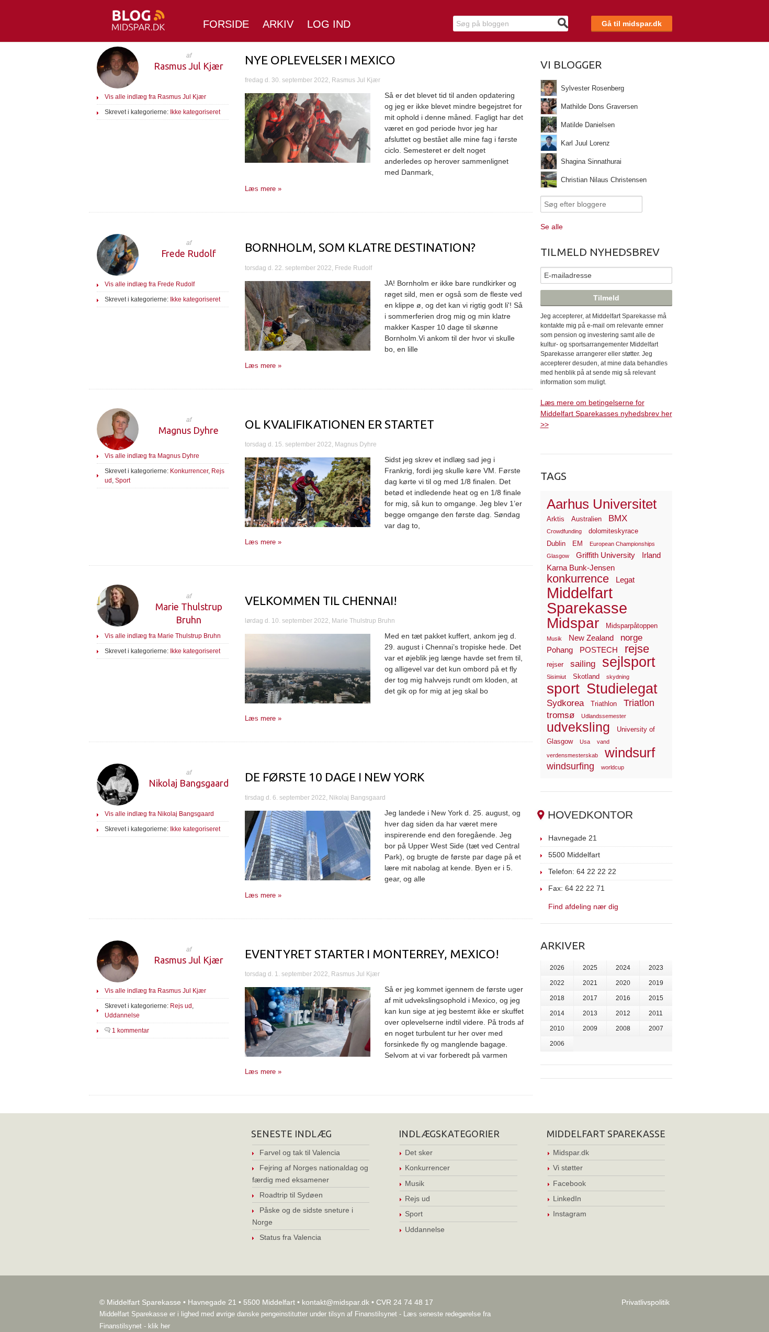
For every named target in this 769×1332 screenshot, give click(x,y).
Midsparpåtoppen (632, 626)
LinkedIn (567, 1198)
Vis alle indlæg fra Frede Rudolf (150, 284)
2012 (623, 1013)
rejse (637, 648)
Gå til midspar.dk (632, 23)
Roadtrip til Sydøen (291, 1195)
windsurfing (570, 765)
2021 (590, 983)
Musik (554, 638)
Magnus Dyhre (189, 430)
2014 (557, 1013)
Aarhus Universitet (602, 504)
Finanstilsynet (376, 1314)
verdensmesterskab (572, 755)
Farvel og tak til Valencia (299, 1152)
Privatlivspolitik (645, 1302)
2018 (557, 998)
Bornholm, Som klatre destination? (360, 247)
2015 (656, 998)
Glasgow (558, 556)
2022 (557, 983)
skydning (617, 677)
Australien (586, 519)
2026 (557, 967)
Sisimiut (556, 677)
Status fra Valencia (290, 1237)
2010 (557, 1028)
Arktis (555, 519)
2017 (590, 998)
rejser (555, 664)
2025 (590, 967)
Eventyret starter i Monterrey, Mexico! (372, 953)
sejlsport (628, 662)
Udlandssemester (603, 716)
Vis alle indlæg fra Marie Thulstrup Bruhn (163, 636)
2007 (656, 1028)
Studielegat (622, 689)
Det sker (419, 1152)
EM (577, 543)
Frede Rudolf (188, 253)
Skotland (586, 676)
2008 (623, 1028)
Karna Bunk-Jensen (581, 567)
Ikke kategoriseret (195, 112)
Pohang (560, 649)
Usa (585, 741)
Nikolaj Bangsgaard (189, 783)
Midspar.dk (571, 1152)
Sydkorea (565, 703)
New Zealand (591, 637)
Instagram (569, 1214)
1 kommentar (130, 1030)
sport (563, 688)
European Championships (622, 544)
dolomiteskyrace (613, 531)
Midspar (573, 623)
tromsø (560, 715)
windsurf (630, 752)
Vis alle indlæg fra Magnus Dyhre (152, 456)
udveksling (578, 727)
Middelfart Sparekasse (587, 600)
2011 (656, 1013)
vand (603, 741)
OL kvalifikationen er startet (339, 424)
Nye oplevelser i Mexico (320, 59)
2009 (590, 1028)
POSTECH (599, 649)
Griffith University (605, 555)
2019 (656, 983)
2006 (557, 1043)
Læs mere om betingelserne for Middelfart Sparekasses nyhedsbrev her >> (606, 413)
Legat (625, 579)
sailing (582, 664)
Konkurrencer (189, 471)
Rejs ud (181, 1006)
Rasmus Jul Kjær (188, 66)
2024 (623, 967)
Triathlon (604, 704)
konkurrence (578, 578)
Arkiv (278, 24)
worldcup (612, 767)
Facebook (569, 1183)
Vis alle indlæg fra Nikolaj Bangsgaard (159, 814)
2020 (623, 983)
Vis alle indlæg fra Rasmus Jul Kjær (155, 96)
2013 (590, 1013)
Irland (651, 555)
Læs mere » (263, 189)
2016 (623, 998)
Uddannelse (122, 1015)
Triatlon (639, 702)
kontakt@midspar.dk (335, 1302)
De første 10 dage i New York (335, 776)
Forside (226, 24)
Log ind (328, 24)
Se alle (551, 226)
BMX (617, 518)
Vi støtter (568, 1167)
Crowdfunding (564, 531)
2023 (656, 967)
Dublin (556, 543)
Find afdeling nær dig (583, 906)
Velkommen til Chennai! (321, 600)
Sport (122, 480)
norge (631, 638)
